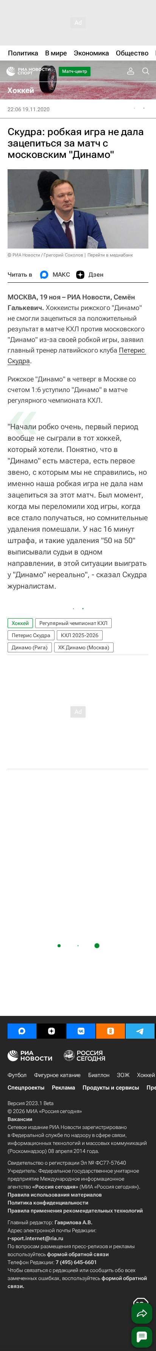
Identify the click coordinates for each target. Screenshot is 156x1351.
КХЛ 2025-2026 (79, 635)
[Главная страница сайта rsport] (45, 71)
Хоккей (20, 623)
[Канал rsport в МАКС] (22, 1031)
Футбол (17, 1075)
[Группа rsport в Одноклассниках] (110, 1031)
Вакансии (20, 1119)
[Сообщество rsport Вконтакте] (81, 1031)
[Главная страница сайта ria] (8, 71)
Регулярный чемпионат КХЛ (73, 623)
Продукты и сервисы (111, 1087)
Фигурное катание (57, 1075)
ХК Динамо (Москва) (83, 647)
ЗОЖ (123, 1075)
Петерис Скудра (31, 635)
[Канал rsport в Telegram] (140, 1031)
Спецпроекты (26, 1087)
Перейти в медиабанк (110, 255)
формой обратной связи (78, 1254)
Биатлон (98, 1075)
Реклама (63, 1087)
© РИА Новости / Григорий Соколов (45, 255)
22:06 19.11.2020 (29, 109)
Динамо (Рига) (30, 647)
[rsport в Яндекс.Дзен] (51, 1031)
